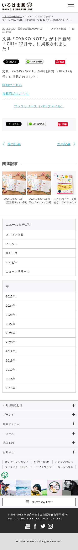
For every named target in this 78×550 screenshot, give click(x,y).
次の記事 (64, 144)
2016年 (11, 378)
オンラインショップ (16, 461)
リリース (11, 253)
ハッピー (11, 262)
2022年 (11, 324)
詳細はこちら (12, 85)
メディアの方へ (64, 461)
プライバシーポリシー (18, 466)
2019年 (11, 351)
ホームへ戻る (65, 466)
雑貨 (8, 31)
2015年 (11, 388)
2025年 (11, 296)
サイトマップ (44, 466)
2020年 (11, 342)
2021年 (11, 333)
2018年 (11, 360)
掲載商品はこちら (15, 93)
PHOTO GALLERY (42, 502)
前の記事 (14, 144)
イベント (11, 244)
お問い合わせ (41, 461)
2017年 (11, 369)
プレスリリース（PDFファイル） (39, 106)
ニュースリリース (17, 271)
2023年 (11, 314)
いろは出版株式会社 (17, 6)
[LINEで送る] (34, 61)
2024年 (11, 305)
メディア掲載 (15, 235)
